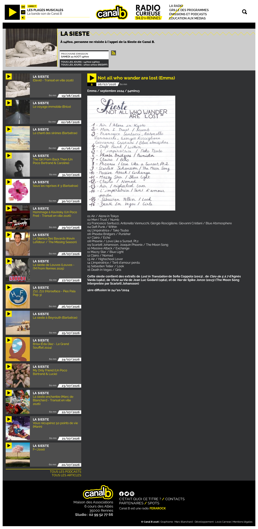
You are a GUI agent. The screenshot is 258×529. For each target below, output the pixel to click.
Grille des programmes (189, 10)
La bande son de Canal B (44, 13)
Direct (32, 6)
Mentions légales (242, 521)
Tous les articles (66, 475)
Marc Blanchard (184, 521)
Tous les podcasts (65, 471)
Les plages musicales (45, 10)
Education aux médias (187, 18)
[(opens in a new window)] (121, 494)
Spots (153, 503)
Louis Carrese (223, 521)
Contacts (175, 499)
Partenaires (131, 503)
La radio (176, 6)
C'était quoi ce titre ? (140, 499)
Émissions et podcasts (188, 14)
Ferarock (158, 508)
